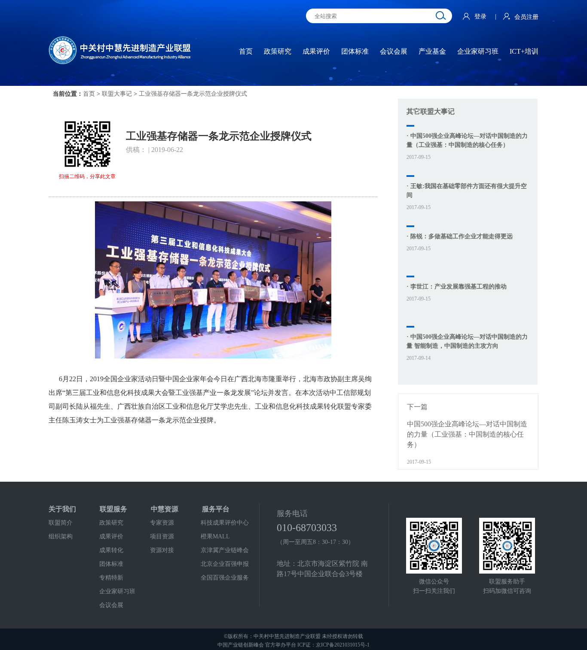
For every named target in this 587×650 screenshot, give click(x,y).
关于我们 (62, 509)
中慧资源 (164, 509)
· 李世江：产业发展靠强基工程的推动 (457, 286)
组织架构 (61, 536)
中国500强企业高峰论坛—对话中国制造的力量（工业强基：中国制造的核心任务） (467, 434)
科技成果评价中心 (225, 522)
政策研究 (111, 522)
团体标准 (111, 564)
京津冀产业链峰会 (225, 550)
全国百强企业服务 (225, 577)
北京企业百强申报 (225, 564)
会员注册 (526, 17)
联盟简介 (61, 522)
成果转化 (111, 550)
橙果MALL (215, 536)
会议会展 (111, 605)
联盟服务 (113, 509)
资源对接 (162, 550)
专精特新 (111, 577)
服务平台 (215, 509)
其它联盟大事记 (431, 111)
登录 (481, 16)
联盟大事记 (117, 94)
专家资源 (162, 522)
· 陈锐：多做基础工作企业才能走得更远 (460, 236)
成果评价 (111, 536)
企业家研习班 (117, 591)
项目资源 (162, 536)
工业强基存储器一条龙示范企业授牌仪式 (193, 94)
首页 (89, 94)
